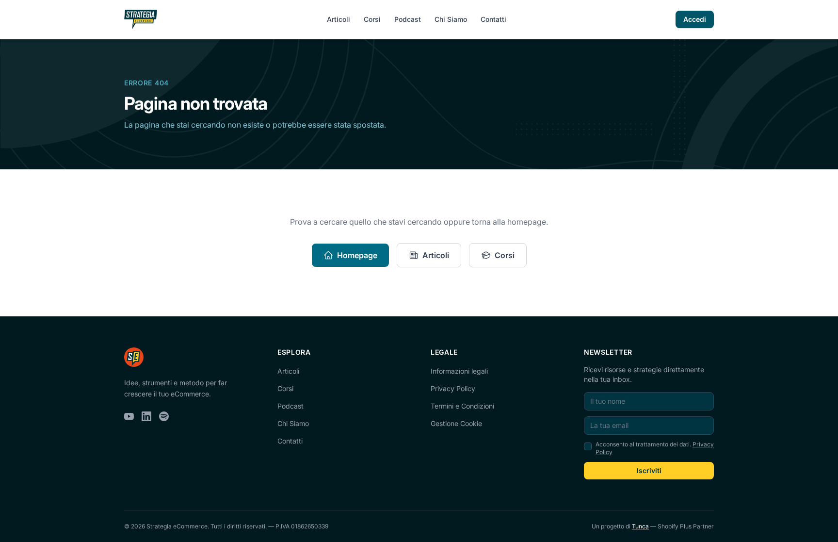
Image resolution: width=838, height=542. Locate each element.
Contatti (493, 19)
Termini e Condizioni (462, 406)
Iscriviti (649, 470)
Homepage (357, 255)
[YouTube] (129, 416)
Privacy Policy (453, 388)
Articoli (338, 19)
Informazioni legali (459, 371)
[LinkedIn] (146, 416)
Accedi (694, 19)
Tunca (640, 526)
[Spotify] (164, 416)
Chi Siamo (451, 19)
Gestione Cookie (456, 423)
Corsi (372, 19)
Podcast (407, 19)
